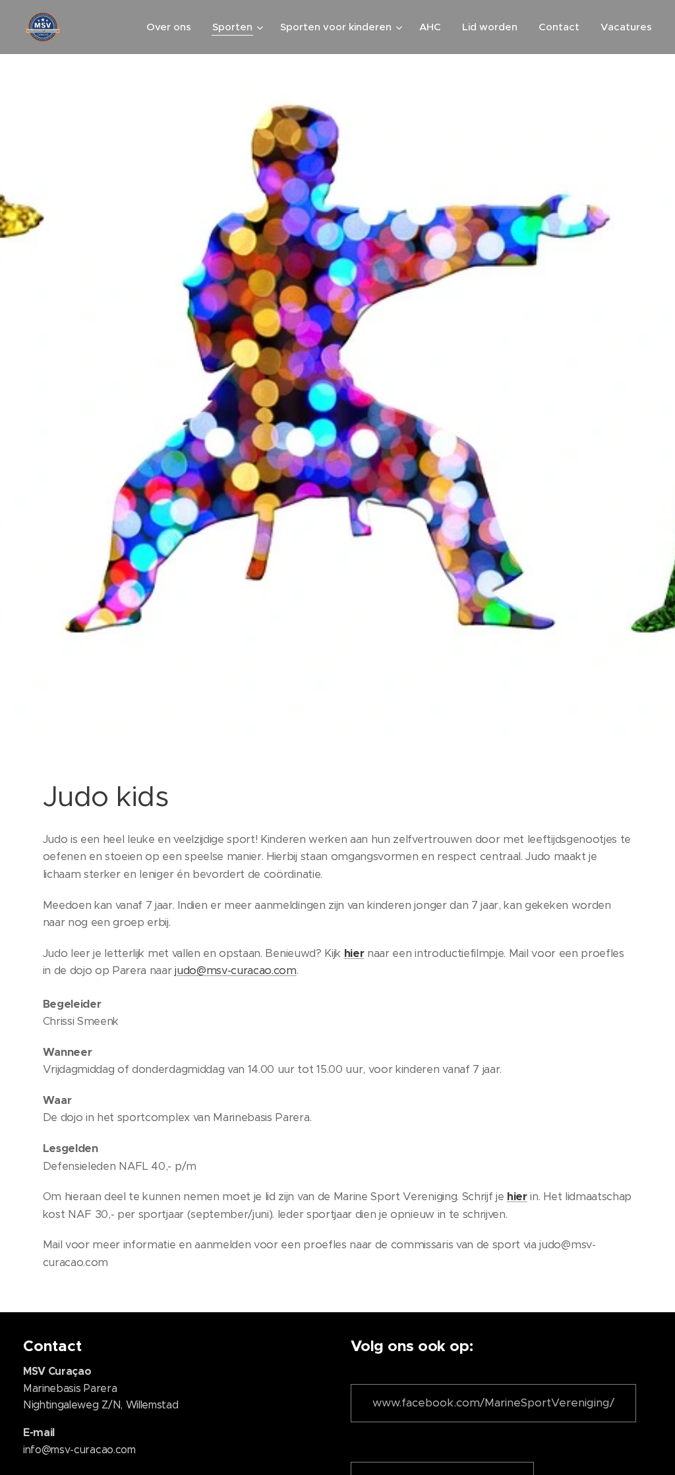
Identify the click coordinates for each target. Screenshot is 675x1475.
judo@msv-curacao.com (236, 970)
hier (354, 953)
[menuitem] (172, 27)
